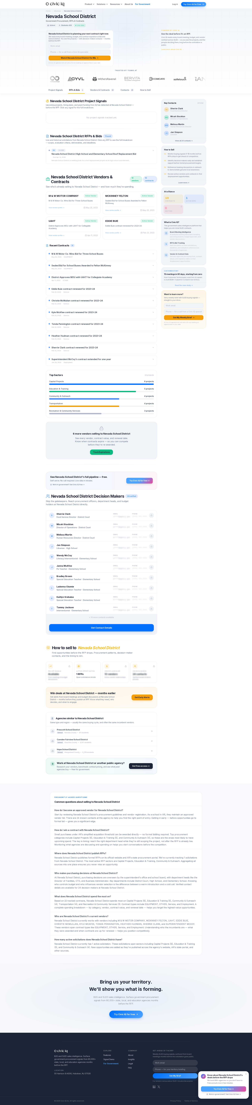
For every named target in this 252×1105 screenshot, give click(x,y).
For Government (142, 4)
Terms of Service (191, 1101)
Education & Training (58, 389)
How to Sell (145, 90)
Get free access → (141, 766)
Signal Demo (108, 1059)
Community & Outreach (59, 396)
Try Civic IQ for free (192, 4)
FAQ (130, 1068)
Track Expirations (101, 452)
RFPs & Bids (76, 90)
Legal (130, 1063)
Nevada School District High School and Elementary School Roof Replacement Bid (94, 154)
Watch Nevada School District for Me (78, 58)
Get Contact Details (101, 627)
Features (107, 1055)
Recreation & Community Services (64, 411)
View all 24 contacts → (184, 141)
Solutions (101, 4)
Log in (175, 4)
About (130, 1055)
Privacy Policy (175, 1101)
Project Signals (56, 90)
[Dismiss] (246, 1074)
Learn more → (183, 183)
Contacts (127, 90)
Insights (131, 1059)
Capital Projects (56, 381)
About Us (129, 4)
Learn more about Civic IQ (171, 49)
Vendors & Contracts (101, 90)
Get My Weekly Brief (182, 317)
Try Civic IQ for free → (139, 480)
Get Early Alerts (142, 697)
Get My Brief (175, 1076)
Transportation (56, 403)
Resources (115, 4)
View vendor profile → (56, 208)
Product (88, 4)
